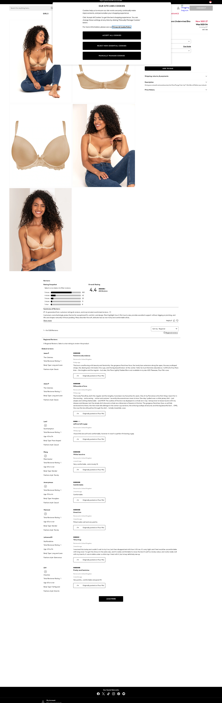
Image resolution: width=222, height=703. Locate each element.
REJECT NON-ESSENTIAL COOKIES (111, 46)
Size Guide (187, 46)
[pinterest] (118, 693)
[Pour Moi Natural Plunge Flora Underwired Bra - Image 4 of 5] (104, 145)
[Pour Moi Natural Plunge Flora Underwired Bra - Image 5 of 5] (40, 229)
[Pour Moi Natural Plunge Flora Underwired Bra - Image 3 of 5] (40, 145)
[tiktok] (108, 693)
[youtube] (123, 693)
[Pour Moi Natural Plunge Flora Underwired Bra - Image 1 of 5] (40, 61)
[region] (112, 33)
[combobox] (167, 329)
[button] (176, 82)
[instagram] (113, 693)
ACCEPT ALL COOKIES (111, 35)
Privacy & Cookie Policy (122, 27)
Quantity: (148, 56)
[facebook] (98, 693)
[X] (103, 693)
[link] (178, 8)
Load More (111, 599)
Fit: (146, 37)
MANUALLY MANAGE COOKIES (112, 56)
